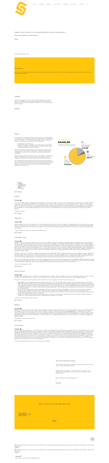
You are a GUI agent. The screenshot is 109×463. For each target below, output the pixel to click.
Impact (49, 4)
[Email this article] (20, 200)
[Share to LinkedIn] (17, 200)
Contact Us (18, 456)
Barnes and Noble (18, 315)
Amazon (88, 314)
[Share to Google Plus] (19, 200)
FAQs (54, 421)
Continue (16, 447)
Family (19, 182)
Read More (17, 108)
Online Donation (22, 413)
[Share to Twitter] (16, 200)
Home (34, 4)
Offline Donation (22, 415)
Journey (65, 4)
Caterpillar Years (22, 184)
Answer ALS (21, 282)
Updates (41, 4)
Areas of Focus (21, 186)
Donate (81, 4)
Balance (74, 4)
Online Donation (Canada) (24, 414)
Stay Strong (21, 188)
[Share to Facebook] (14, 200)
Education (20, 183)
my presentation (70, 311)
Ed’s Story (57, 4)
